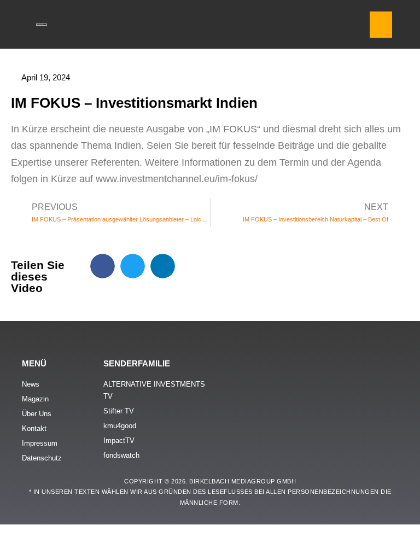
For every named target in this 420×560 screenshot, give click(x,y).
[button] (381, 24)
